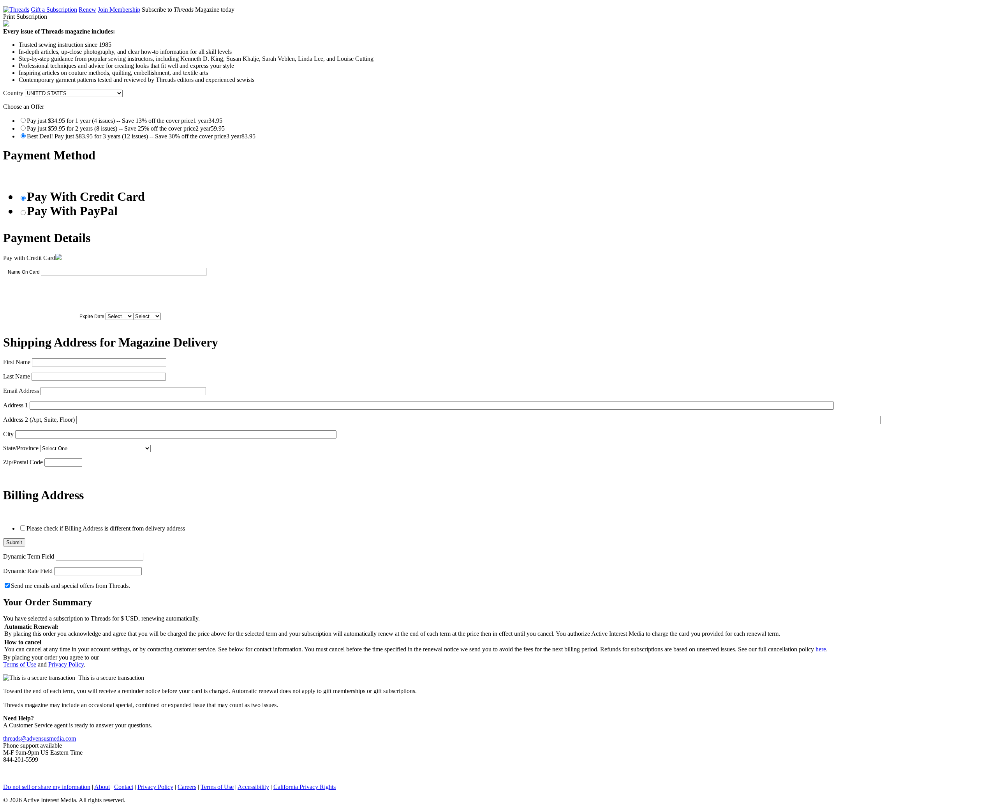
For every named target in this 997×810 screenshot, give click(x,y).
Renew (87, 9)
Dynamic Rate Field (28, 571)
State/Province (21, 448)
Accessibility (253, 786)
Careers (187, 786)
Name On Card (24, 272)
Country (13, 93)
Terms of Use (19, 664)
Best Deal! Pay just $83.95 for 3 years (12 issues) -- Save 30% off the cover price (141, 136)
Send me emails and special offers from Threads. (70, 585)
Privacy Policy (66, 664)
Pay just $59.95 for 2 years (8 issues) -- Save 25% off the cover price (126, 128)
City (8, 434)
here (821, 649)
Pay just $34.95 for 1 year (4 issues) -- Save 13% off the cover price (124, 120)
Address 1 (15, 405)
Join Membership (119, 9)
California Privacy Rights (304, 786)
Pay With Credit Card (86, 196)
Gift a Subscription (54, 9)
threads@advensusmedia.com (39, 738)
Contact (123, 786)
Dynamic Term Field (28, 556)
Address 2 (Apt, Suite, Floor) (39, 419)
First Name (16, 362)
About (102, 786)
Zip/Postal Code (23, 462)
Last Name (16, 376)
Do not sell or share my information (46, 786)
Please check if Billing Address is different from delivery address (105, 528)
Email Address (21, 390)
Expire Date (91, 316)
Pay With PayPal (72, 211)
